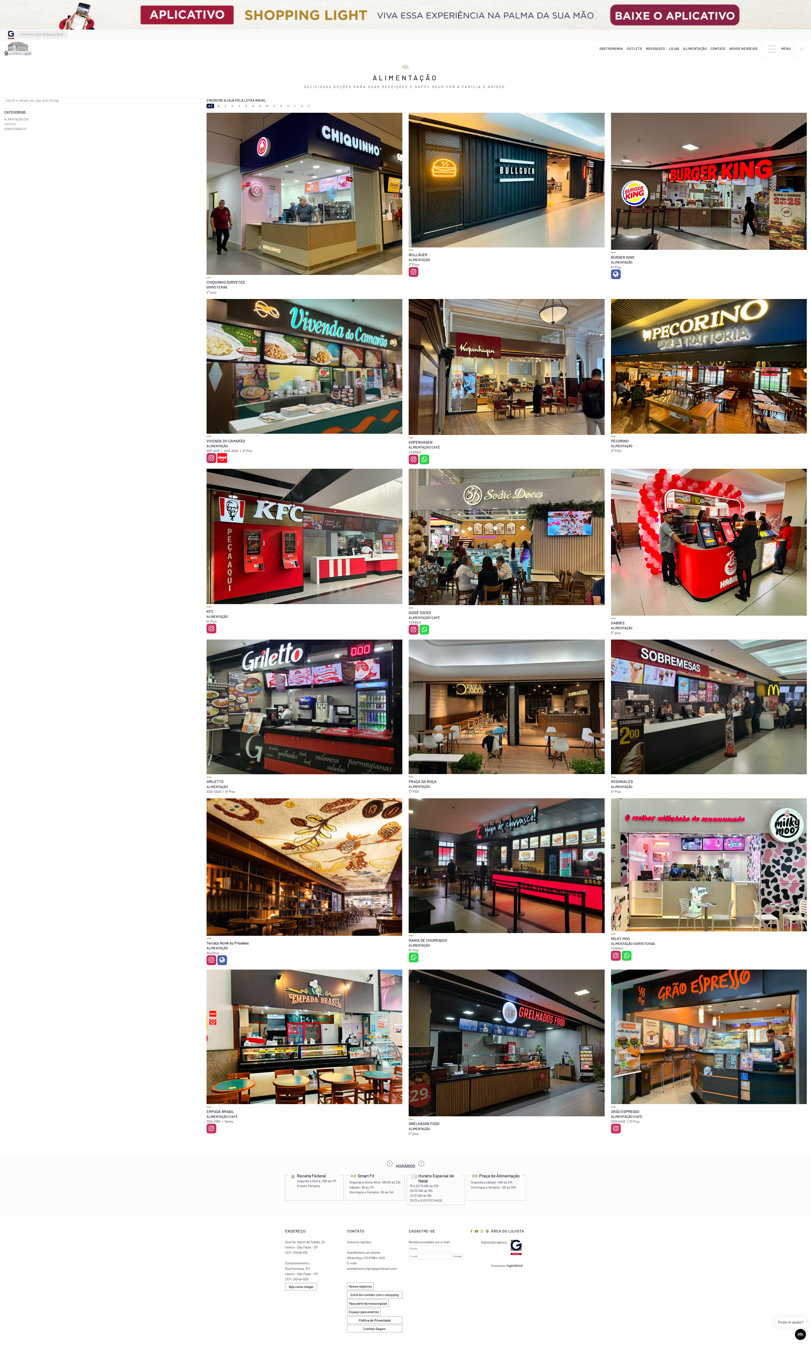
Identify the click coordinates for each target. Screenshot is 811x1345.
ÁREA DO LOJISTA (507, 1231)
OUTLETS (634, 48)
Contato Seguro (374, 1329)
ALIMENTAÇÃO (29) (16, 119)
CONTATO (718, 48)
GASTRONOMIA (611, 48)
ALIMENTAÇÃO (695, 48)
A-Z (210, 106)
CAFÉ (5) (9, 124)
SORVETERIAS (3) (15, 129)
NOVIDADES (655, 48)
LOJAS (674, 48)
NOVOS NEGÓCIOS (743, 48)
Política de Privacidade (375, 1320)
